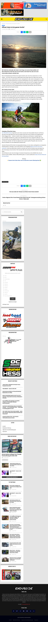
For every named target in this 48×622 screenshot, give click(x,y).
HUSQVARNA (7, 279)
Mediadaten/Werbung (6, 427)
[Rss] (30, 611)
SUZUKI (5, 289)
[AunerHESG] (11, 376)
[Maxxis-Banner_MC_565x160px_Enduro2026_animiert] (12, 3)
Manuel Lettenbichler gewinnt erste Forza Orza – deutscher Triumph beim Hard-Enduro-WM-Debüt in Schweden (16, 509)
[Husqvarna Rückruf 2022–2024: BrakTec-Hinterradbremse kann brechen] (5, 544)
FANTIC (5, 294)
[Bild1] (12, 10)
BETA (5, 277)
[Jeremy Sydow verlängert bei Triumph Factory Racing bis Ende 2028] (12, 446)
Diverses (3, 25)
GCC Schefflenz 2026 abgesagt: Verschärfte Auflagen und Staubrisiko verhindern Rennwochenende (15, 518)
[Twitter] (17, 611)
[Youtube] (23, 611)
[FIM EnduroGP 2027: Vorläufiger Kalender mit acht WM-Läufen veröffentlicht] (5, 559)
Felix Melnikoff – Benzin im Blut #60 (15, 471)
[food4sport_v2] (11, 317)
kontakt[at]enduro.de (26, 604)
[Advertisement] (24, 170)
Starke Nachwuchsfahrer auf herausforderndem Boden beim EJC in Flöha (16, 465)
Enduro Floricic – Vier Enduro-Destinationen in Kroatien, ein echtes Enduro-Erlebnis (15, 551)
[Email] (27, 611)
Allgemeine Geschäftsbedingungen (9, 429)
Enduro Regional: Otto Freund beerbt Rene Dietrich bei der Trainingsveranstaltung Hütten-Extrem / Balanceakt (24, 198)
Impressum (4, 431)
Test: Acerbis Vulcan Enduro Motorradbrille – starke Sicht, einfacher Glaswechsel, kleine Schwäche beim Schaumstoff (15, 536)
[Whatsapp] (33, 611)
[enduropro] (11, 321)
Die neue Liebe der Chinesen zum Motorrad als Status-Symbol (24, 192)
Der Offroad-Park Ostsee (7, 132)
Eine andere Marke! (8, 295)
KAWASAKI (6, 290)
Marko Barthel (5, 29)
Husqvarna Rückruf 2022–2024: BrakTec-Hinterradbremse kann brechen (15, 544)
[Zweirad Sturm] (11, 327)
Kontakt (4, 426)
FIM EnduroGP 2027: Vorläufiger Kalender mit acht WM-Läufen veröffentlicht (15, 559)
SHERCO (6, 284)
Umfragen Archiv (5, 304)
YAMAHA (6, 285)
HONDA (6, 287)
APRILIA (6, 292)
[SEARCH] (21, 212)
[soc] (11, 366)
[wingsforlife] (11, 342)
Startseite (3, 23)
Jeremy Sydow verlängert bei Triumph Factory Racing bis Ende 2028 (11, 455)
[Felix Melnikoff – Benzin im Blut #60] (5, 472)
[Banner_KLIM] (11, 258)
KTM (5, 275)
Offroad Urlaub (5, 181)
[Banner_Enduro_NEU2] (35, 3)
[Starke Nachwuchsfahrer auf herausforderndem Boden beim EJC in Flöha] (5, 465)
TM (5, 280)
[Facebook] (13, 611)
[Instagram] (20, 611)
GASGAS (6, 282)
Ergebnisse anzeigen (13, 301)
